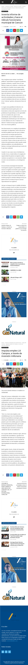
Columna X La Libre (9, 6)
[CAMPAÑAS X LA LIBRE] (5, 272)
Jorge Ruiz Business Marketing (16, 663)
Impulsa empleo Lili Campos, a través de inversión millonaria (6, 227)
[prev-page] (2, 285)
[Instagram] (9, 651)
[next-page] (5, 285)
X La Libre (7, 26)
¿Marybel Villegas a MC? (16, 277)
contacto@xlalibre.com (12, 641)
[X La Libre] (2, 26)
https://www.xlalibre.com (14, 249)
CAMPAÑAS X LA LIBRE (15, 270)
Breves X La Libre (17, 6)
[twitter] (14, 252)
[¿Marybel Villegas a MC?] (5, 279)
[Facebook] (7, 30)
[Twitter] (11, 30)
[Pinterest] (14, 30)
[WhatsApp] (18, 30)
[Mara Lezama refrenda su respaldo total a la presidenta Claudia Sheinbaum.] (5, 264)
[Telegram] (21, 30)
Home (2, 6)
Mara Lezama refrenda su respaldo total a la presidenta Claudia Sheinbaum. (17, 264)
